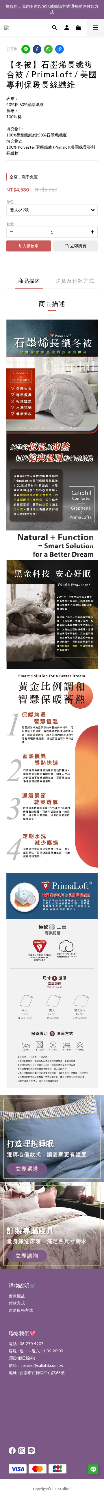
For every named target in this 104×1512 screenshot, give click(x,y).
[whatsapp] (48, 49)
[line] (25, 49)
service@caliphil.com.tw (42, 1365)
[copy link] (59, 49)
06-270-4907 (31, 1343)
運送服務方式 (21, 1310)
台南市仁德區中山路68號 (42, 1372)
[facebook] (37, 49)
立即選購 (27, 1169)
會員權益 (17, 1295)
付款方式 (17, 1303)
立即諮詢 (27, 1256)
